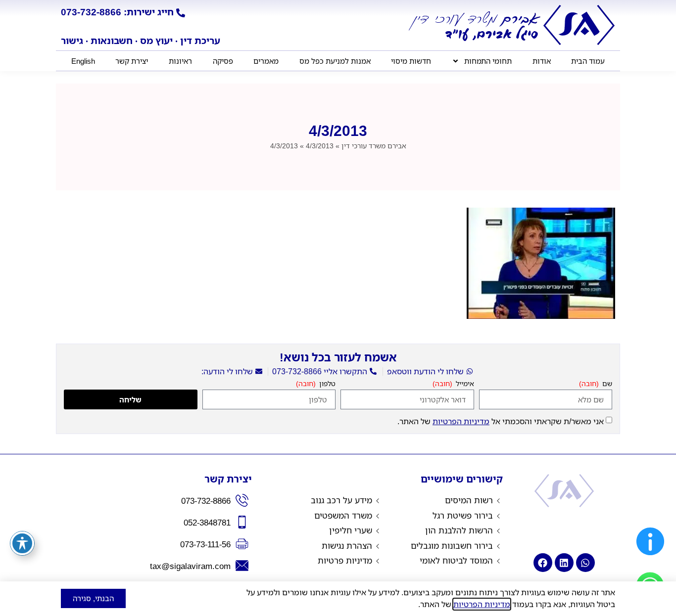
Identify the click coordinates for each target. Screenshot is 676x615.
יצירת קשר (131, 61)
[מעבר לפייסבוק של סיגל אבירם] (542, 562)
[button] (650, 557)
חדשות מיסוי (411, 61)
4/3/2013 (320, 145)
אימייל (464, 384)
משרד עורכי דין (373, 145)
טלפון (326, 384)
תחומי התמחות (488, 61)
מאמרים (266, 61)
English (83, 61)
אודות (541, 61)
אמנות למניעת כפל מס (335, 61)
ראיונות (180, 61)
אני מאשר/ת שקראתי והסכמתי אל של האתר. (500, 421)
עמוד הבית (588, 61)
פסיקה (223, 61)
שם (606, 384)
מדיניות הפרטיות (461, 421)
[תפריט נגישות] (22, 543)
